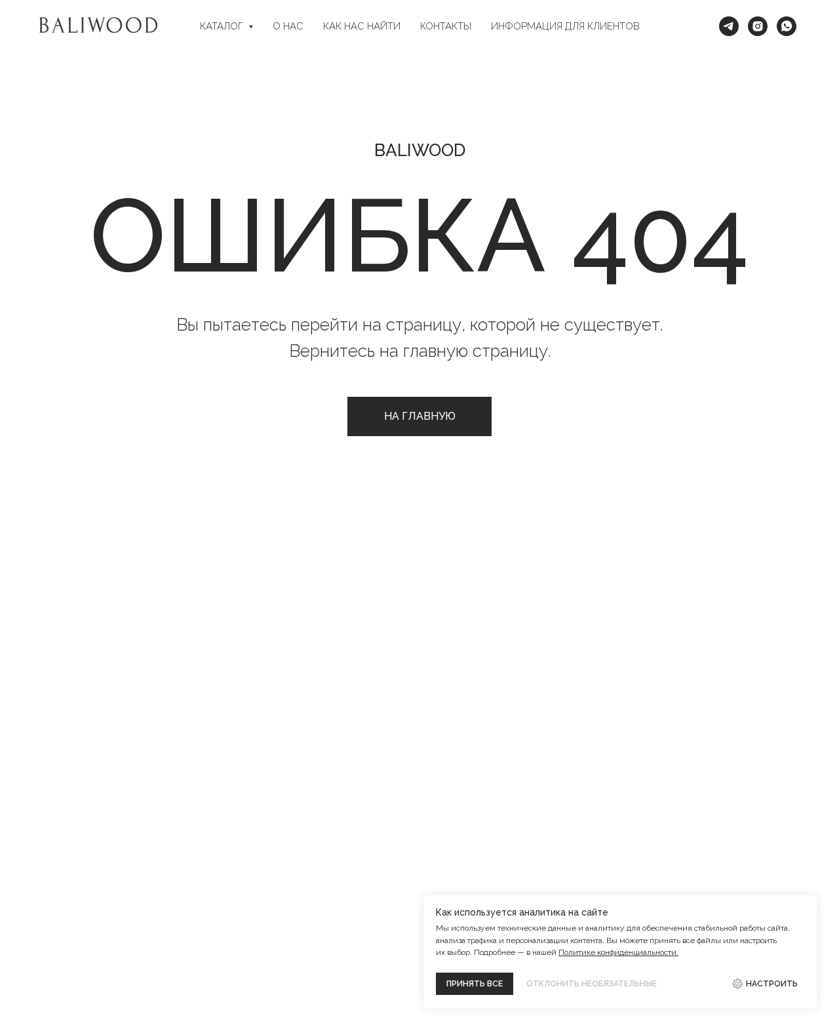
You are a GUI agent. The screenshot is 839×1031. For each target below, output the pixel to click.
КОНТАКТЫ (445, 26)
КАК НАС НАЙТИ (361, 26)
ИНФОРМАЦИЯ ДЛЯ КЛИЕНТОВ (565, 26)
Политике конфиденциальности (617, 952)
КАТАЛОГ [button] (222, 26)
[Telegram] (729, 26)
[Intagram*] (758, 26)
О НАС (288, 26)
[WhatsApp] (786, 26)
